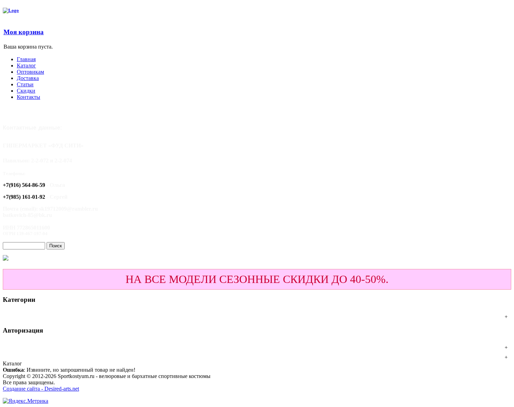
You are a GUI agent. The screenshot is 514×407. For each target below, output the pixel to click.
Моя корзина (23, 32)
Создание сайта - (23, 389)
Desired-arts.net (61, 389)
